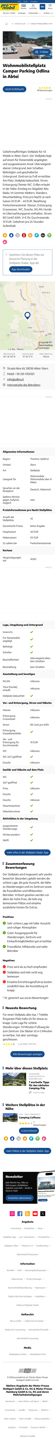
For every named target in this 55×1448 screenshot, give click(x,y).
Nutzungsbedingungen (35, 1270)
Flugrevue (33, 1410)
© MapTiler (44, 342)
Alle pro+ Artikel (9, 13)
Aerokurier (10, 1401)
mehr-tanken (10, 1418)
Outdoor (12, 1427)
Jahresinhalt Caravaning (27, 1338)
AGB (19, 1270)
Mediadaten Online (18, 1354)
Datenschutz (17, 1279)
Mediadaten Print (38, 1354)
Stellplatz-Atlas (11, 1245)
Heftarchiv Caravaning (15, 1329)
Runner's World (38, 1427)
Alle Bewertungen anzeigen (27, 1054)
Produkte (34, 1)
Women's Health (27, 1436)
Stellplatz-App (9, 1237)
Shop (40, 1228)
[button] (27, 45)
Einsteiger (22, 13)
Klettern (44, 1410)
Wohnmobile (33, 13)
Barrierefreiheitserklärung (20, 1287)
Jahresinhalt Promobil (38, 1329)
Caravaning (16, 1228)
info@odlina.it (15, 379)
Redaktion (40, 1296)
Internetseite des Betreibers (23, 385)
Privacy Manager (34, 1279)
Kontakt (10, 1270)
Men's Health (25, 1418)
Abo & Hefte (15, 1321)
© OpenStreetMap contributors (46, 345)
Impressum (40, 1287)
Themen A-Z (27, 1245)
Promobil (23, 1427)
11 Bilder (44, 51)
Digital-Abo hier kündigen (20, 1296)
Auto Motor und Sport (28, 1401)
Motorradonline (42, 1418)
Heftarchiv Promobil (34, 1321)
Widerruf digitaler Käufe (27, 1305)
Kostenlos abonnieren (19, 1197)
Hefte (26, 1)
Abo (19, 1)
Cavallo (21, 1410)
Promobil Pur (44, 1237)
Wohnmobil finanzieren (27, 1254)
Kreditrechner (42, 1245)
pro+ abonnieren (27, 1237)
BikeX (45, 1401)
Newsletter (29, 1228)
